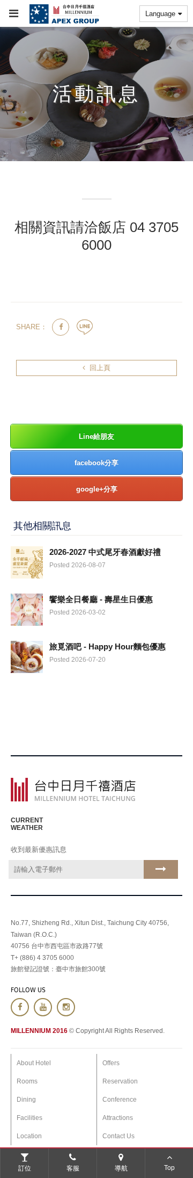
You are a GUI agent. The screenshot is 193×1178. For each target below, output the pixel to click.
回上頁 (100, 368)
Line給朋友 (96, 436)
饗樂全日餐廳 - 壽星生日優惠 (101, 599)
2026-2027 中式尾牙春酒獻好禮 (105, 552)
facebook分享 (96, 463)
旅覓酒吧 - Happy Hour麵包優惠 (107, 646)
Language (160, 14)
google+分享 (96, 489)
